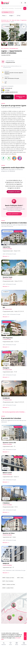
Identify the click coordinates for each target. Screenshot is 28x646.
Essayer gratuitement (13, 213)
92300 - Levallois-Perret (7, 588)
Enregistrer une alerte (20, 97)
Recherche (4, 644)
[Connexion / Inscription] (21, 2)
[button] (13, 605)
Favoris (10, 644)
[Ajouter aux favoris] (23, 26)
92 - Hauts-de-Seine (14, 20)
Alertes (16, 644)
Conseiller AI (23, 644)
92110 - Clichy (20, 577)
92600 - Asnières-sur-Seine (8, 584)
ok (25, 636)
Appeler (8, 97)
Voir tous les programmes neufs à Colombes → (14, 412)
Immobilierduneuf (5, 2)
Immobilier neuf (5, 20)
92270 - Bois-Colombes (7, 581)
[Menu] (25, 2)
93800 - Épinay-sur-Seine (8, 577)
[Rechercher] (24, 8)
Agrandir (22, 595)
